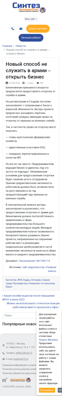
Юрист (9, 286)
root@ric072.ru (20, 359)
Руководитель (20, 283)
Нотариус (36, 280)
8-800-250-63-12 (24, 353)
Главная (7, 45)
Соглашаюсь (47, 390)
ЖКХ (19, 280)
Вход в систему (38, 28)
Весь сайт (30, 19)
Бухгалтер (11, 280)
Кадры (26, 280)
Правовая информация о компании (20, 365)
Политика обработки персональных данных (25, 373)
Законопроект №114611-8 (34, 260)
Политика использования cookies (19, 369)
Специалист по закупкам (41, 283)
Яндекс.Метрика (48, 339)
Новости (21, 45)
